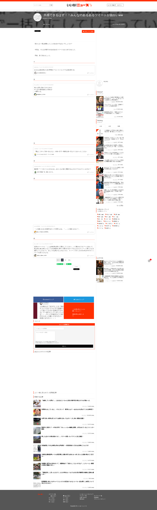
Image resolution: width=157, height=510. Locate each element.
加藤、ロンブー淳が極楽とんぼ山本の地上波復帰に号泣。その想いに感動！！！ (114, 191)
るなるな (84, 406)
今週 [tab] (100, 126)
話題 (117, 214)
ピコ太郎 (109, 223)
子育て (117, 223)
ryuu (115, 109)
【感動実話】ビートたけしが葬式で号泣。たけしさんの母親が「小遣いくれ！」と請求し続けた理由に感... (114, 199)
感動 (101, 214)
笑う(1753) (115, 24)
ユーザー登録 (111, 5)
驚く (100, 219)
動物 (100, 221)
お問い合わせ (83, 497)
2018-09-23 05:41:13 (51, 226)
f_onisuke (36, 148)
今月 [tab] (110, 126)
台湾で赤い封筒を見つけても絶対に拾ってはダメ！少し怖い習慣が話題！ (63, 418)
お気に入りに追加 (88, 31)
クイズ (101, 228)
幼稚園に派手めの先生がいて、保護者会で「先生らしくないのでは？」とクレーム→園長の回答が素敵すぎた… (68, 464)
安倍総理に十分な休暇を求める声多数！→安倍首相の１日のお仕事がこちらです (65, 445)
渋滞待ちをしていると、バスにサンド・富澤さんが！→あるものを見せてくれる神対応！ (68, 409)
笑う (108, 217)
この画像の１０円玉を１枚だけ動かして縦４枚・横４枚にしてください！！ (114, 130)
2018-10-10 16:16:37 (49, 67)
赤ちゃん (107, 221)
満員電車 (116, 226)
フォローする (42, 67)
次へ (69, 260)
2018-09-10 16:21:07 (48, 243)
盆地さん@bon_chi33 (42, 255)
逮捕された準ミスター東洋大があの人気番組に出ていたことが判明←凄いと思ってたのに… (114, 176)
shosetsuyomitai (37, 166)
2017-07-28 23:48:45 (49, 84)
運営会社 (82, 499)
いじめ (101, 226)
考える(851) (122, 24)
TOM (116, 135)
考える (109, 214)
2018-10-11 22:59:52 (51, 166)
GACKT (108, 226)
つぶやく (76, 266)
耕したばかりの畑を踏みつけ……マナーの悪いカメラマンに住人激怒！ (62, 436)
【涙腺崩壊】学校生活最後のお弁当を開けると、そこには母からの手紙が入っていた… (114, 277)
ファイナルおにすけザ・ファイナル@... (45, 154)
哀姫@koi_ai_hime (41, 94)
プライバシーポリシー (99, 499)
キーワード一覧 (98, 495)
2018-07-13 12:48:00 (48, 148)
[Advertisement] (63, 37)
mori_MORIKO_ (37, 226)
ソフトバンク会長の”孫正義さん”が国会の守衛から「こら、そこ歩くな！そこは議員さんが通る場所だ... (114, 98)
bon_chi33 (36, 243)
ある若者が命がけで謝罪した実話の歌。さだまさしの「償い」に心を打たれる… (114, 146)
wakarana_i (36, 67)
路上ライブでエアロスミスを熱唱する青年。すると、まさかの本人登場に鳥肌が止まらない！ (114, 262)
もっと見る (120, 205)
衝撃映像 (116, 219)
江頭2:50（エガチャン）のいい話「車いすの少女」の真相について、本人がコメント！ (114, 139)
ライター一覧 (83, 495)
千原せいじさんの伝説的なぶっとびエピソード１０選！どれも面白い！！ (114, 153)
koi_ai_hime (36, 84)
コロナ (107, 219)
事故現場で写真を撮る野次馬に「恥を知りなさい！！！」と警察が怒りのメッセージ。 (114, 184)
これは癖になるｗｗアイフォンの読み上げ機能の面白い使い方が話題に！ (114, 160)
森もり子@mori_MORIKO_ (43, 231)
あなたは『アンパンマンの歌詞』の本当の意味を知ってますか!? (114, 168)
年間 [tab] (119, 126)
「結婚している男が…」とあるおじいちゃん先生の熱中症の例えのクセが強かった (66, 400)
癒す (101, 217)
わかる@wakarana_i (41, 72)
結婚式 (108, 228)
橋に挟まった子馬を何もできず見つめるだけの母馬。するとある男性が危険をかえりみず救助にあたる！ (114, 270)
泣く (116, 217)
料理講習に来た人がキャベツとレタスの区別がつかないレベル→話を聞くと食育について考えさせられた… (68, 482)
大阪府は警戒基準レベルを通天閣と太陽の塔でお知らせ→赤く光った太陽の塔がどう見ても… (68, 455)
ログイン (119, 5)
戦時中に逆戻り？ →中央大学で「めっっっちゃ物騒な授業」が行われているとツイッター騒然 (68, 428)
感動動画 (116, 221)
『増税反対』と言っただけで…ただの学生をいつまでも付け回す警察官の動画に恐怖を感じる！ (68, 473)
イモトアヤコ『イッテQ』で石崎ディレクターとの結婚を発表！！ (113, 105)
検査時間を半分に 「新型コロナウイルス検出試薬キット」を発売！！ (113, 112)
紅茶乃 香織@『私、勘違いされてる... (45, 172)
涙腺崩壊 (101, 223)
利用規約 (96, 497)
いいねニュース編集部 (109, 102)
